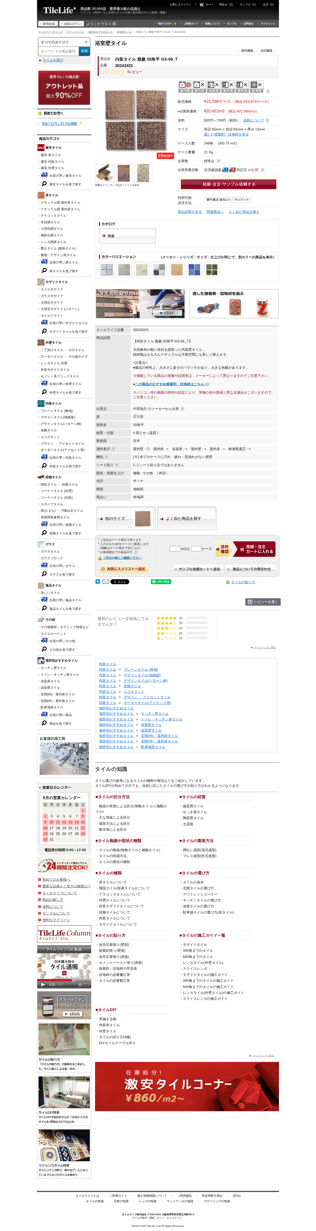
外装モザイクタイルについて (121, 906)
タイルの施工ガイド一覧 (203, 935)
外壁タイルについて (114, 900)
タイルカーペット (53, 633)
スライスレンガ (195, 968)
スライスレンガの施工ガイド (205, 999)
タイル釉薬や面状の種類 (119, 840)
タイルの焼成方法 (113, 856)
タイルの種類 (110, 873)
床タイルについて (113, 882)
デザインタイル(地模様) (58, 417)
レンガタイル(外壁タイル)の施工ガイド (213, 993)
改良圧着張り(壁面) (114, 945)
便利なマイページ (56, 920)
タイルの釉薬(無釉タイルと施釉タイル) (129, 850)
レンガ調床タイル (53, 242)
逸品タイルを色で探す (64, 609)
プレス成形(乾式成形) (200, 856)
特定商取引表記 (212, 1195)
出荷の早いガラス (61, 566)
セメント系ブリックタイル (60, 376)
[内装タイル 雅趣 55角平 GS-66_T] (135, 120)
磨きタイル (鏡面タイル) (58, 248)
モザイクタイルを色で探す (68, 332)
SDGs (237, 1195)
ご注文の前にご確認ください (122, 558)
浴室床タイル (50, 681)
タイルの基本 (193, 882)
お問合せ (249, 23)
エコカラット (50, 437)
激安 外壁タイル (52, 168)
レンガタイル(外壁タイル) (203, 963)
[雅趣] (127, 242)
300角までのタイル (198, 950)
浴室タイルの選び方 (198, 906)
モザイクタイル (195, 945)
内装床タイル (109, 1025)
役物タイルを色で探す (64, 533)
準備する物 (107, 1019)
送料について (212, 23)
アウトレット (267, 23)
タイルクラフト (52, 315)
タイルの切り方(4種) (115, 1037)
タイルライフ (129, 1214)
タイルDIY (107, 1009)
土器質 (188, 824)
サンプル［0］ (248, 4)
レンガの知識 (148, 1201)
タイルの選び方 (196, 873)
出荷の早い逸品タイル (64, 600)
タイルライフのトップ (50, 32)
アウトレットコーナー (200, 894)
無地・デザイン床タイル (58, 255)
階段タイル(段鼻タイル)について (124, 888)
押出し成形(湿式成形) (200, 850)
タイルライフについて (59, 893)
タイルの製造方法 (198, 840)
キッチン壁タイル (53, 668)
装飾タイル (49, 430)
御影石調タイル (52, 235)
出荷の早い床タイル (63, 262)
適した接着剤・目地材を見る (226, 134)
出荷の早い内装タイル (64, 457)
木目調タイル (50, 222)
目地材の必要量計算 (114, 975)
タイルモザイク (52, 289)
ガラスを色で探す (61, 574)
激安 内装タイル (52, 161)
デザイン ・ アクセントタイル (62, 443)
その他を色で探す (61, 649)
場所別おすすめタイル (100, 32)
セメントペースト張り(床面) (121, 963)
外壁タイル (107, 1031)
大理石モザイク (52, 302)
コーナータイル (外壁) (57, 491)
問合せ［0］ (226, 4)
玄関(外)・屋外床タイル (58, 701)
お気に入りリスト (181, 4)
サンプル (232, 23)
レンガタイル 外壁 (54, 363)
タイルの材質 (194, 796)
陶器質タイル (193, 818)
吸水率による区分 (113, 829)
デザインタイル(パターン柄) (61, 424)
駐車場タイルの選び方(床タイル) (208, 912)
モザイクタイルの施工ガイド (205, 975)
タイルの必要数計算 (114, 981)
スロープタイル (52, 504)
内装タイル (107, 664)
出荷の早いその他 (61, 641)
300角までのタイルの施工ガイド (208, 981)
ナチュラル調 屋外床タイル (60, 202)
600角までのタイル (198, 957)
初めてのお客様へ (56, 879)
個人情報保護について (152, 1195)
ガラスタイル (50, 551)
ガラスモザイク (52, 296)
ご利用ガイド (190, 23)
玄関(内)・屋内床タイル (58, 694)
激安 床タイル (51, 155)
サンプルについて (56, 913)
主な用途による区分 (114, 817)
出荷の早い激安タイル (64, 175)
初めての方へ (165, 23)
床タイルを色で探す (63, 271)
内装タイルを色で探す (64, 466)
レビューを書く (266, 602)
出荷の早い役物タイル (64, 525)
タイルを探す (53, 60)
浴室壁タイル (124, 32)
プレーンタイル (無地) (57, 411)
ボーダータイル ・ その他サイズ (64, 356)
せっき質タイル (195, 812)
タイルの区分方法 (114, 796)
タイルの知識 (95, 1201)
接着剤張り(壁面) (112, 950)
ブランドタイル (75, 32)
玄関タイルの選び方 (198, 888)
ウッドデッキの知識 (180, 1201)
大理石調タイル (52, 228)
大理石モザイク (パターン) (60, 309)
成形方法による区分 (114, 824)
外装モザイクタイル (55, 369)
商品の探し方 (52, 900)
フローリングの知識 (216, 1201)
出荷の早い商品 (60, 715)
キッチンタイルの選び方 (202, 900)
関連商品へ (215, 212)
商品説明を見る (190, 212)
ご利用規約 (184, 1195)
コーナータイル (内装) (57, 497)
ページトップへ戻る (265, 647)
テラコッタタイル (53, 215)
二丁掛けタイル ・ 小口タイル (62, 350)
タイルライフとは (87, 1195)
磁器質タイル (193, 806)
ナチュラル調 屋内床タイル (60, 209)
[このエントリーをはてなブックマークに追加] (98, 582)
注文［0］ (269, 4)
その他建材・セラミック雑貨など (65, 627)
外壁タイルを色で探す (64, 392)
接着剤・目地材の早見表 (118, 968)
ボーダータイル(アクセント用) (62, 450)
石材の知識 (121, 1201)
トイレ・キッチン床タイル (60, 674)
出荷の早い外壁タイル (64, 384)
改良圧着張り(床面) (114, 957)
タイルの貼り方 (243, 582)
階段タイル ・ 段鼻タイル (59, 484)
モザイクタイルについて (118, 924)
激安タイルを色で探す (64, 184)
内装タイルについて (114, 918)
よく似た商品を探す (244, 212)
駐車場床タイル (52, 707)
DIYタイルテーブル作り (117, 1043)
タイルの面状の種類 (114, 862)
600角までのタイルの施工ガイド (208, 987)
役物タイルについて (114, 912)
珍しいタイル (50, 593)
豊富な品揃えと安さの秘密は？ (66, 886)
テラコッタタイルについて (119, 894)
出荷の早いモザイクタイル (68, 323)
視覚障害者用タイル (55, 517)
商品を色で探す (60, 723)
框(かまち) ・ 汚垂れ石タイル (62, 510)
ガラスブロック (52, 558)
